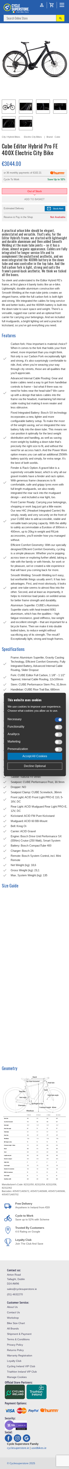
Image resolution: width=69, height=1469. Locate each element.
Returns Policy (15, 1350)
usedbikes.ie (38, 1447)
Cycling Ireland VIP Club (21, 1366)
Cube (57, 137)
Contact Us (13, 1312)
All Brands (13, 1328)
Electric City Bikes (33, 137)
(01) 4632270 (15, 1294)
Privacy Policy (15, 1344)
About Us (12, 1306)
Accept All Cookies (34, 756)
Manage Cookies (17, 1377)
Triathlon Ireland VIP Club (22, 1371)
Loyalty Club (14, 1360)
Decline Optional (35, 766)
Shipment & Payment (19, 1333)
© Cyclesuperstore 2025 (21, 1463)
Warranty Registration (19, 1355)
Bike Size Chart (16, 1323)
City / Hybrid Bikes (11, 137)
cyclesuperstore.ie (18, 1447)
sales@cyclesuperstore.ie (22, 1288)
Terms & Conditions (18, 1339)
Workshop (13, 1317)
